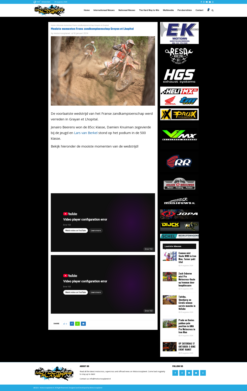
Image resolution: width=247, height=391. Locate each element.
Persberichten (185, 10)
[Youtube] (189, 373)
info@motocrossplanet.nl (100, 379)
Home (87, 10)
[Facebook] (175, 373)
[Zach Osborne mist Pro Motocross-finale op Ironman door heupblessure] (170, 276)
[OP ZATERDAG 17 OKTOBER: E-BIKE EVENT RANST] (170, 346)
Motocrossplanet (96, 388)
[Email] (196, 373)
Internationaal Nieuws (104, 10)
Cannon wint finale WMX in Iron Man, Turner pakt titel (187, 257)
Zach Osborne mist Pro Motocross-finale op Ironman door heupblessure (187, 279)
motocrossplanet (62, 33)
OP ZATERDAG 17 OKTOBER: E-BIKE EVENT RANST (187, 346)
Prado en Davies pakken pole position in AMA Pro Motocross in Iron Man (187, 326)
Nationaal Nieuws (126, 10)
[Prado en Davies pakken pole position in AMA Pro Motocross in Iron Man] (170, 323)
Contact (199, 10)
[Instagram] (182, 373)
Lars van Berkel (86, 132)
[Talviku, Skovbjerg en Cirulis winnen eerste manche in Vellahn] (170, 300)
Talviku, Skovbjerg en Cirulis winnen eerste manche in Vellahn (187, 302)
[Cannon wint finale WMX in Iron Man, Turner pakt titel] (170, 256)
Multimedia (168, 10)
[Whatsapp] (203, 373)
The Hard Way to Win (149, 10)
